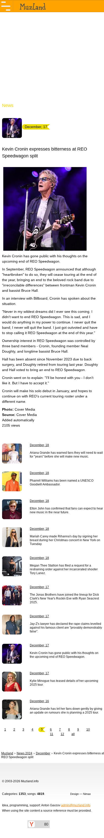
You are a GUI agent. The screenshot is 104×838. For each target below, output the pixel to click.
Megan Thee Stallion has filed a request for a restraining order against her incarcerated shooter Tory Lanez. (64, 569)
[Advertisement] (52, 60)
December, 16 (39, 701)
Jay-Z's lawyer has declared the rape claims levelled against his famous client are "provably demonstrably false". (66, 627)
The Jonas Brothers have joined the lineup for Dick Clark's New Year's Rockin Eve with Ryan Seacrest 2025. (64, 598)
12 (62, 734)
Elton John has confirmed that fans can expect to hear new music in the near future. (66, 510)
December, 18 (39, 445)
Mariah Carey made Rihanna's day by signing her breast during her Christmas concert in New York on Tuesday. (65, 540)
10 (88, 729)
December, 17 (39, 587)
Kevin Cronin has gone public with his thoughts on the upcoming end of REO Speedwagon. (64, 655)
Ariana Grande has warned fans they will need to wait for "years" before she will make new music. (66, 454)
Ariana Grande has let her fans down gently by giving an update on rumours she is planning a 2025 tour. (66, 710)
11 (51, 734)
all (73, 734)
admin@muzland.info (75, 805)
